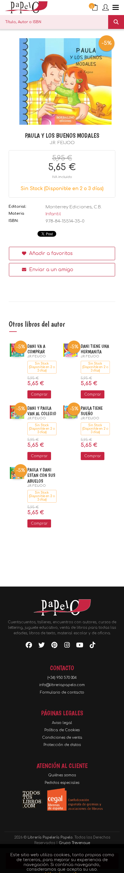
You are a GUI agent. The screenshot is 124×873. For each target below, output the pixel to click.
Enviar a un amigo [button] (50, 269)
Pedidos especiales (62, 783)
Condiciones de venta (62, 738)
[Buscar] (116, 22)
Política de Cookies (62, 730)
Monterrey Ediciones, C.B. (74, 207)
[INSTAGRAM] (67, 646)
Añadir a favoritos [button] (50, 253)
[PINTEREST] (54, 646)
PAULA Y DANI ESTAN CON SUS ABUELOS (41, 475)
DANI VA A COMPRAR (36, 348)
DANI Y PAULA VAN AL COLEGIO (41, 410)
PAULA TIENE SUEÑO (92, 410)
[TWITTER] (41, 646)
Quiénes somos (62, 775)
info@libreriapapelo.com (62, 685)
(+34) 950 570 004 (62, 678)
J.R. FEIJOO (62, 142)
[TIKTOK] (92, 646)
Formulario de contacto (62, 692)
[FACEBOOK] (29, 646)
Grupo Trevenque (74, 843)
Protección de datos (62, 745)
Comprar (39, 394)
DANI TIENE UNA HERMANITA (95, 348)
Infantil (53, 214)
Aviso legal (62, 723)
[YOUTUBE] (79, 646)
